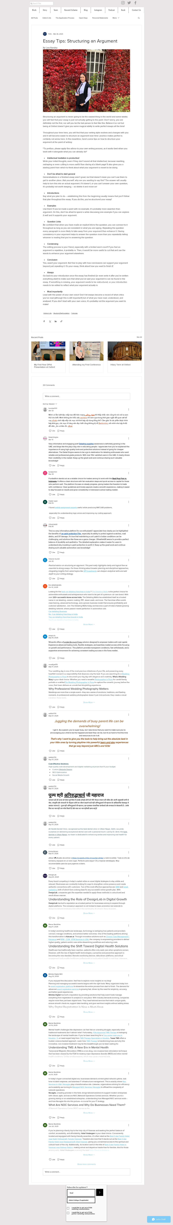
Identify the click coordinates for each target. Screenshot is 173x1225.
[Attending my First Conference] (87, 351)
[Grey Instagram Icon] (123, 2)
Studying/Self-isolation (61, 313)
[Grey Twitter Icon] (129, 2)
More (115, 18)
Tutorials (74, 313)
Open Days (83, 18)
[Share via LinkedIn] (55, 321)
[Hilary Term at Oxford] (125, 351)
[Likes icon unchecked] (50, 430)
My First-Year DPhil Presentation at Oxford (44, 366)
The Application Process (65, 18)
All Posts (34, 18)
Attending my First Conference (86, 365)
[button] (139, 18)
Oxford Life (46, 18)
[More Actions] (128, 409)
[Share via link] (61, 321)
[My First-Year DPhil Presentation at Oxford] (48, 351)
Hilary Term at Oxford (120, 365)
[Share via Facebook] (44, 321)
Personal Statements (100, 18)
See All (139, 337)
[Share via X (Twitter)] (50, 321)
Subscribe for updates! (76, 1187)
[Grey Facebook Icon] (135, 2)
